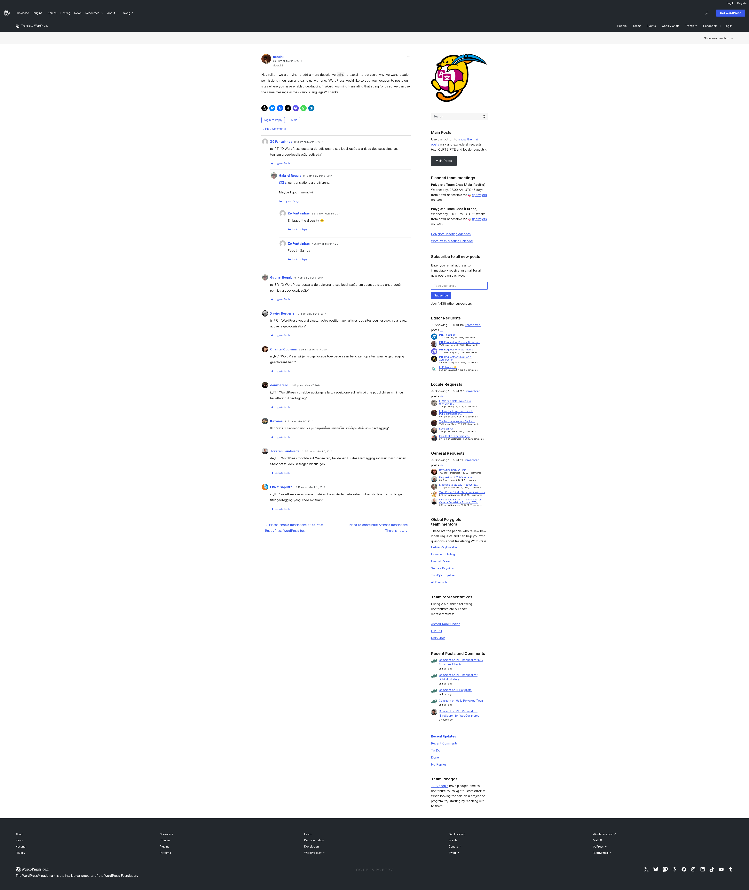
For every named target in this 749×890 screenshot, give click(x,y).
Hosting (21, 846)
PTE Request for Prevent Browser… (459, 342)
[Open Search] (706, 13)
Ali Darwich (439, 582)
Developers (311, 846)
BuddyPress (602, 852)
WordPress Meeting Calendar (452, 241)
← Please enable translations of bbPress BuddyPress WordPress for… (294, 528)
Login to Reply (273, 120)
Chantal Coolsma (283, 349)
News (19, 840)
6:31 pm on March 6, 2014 (287, 61)
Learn (307, 834)
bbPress (600, 846)
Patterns (165, 852)
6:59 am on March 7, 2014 (313, 349)
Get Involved (457, 834)
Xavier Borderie (282, 313)
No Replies (438, 764)
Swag (454, 852)
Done (435, 757)
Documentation (314, 840)
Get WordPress (730, 13)
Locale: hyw (446, 428)
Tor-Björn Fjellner (443, 575)
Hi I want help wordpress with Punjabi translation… (456, 412)
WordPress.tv (314, 852)
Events (453, 840)
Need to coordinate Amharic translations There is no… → (378, 528)
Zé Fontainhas (281, 142)
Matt (597, 840)
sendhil (278, 57)
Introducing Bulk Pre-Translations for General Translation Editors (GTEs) (460, 501)
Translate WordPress (34, 25)
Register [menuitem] (742, 3)
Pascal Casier (440, 561)
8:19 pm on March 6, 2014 (317, 176)
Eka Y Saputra (281, 487)
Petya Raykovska (444, 547)
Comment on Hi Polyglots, (455, 690)
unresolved (473, 325)
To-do (293, 120)
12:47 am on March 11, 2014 (309, 487)
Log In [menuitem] (730, 3)
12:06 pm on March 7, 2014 (305, 385)
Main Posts (444, 161)
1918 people (439, 786)
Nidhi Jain (438, 638)
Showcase (166, 834)
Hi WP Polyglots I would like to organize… (455, 402)
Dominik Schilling (443, 554)
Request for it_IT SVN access (455, 477)
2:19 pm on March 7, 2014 (299, 421)
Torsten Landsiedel (285, 451)
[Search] (484, 116)
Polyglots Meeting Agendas (451, 234)
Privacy (20, 852)
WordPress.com (605, 834)
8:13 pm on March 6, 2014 (308, 142)
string (340, 75)
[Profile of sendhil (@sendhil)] (266, 59)
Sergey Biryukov (442, 568)
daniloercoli (279, 385)
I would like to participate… (454, 436)
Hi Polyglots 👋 (448, 367)
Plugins (164, 846)
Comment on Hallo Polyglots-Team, (461, 700)
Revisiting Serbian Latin (452, 469)
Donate (455, 846)
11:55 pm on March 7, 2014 (317, 451)
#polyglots (479, 195)
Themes (165, 840)
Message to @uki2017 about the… (458, 484)
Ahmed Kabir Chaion (445, 624)
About (19, 834)
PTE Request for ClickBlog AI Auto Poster (455, 358)
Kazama (276, 421)
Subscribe (441, 295)
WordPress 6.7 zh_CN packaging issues (462, 492)
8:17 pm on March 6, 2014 (308, 277)
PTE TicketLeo (447, 334)
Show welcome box (716, 38)
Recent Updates (443, 736)
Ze (282, 182)
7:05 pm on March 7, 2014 (326, 244)
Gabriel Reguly (290, 175)
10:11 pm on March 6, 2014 (311, 313)
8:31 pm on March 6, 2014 (326, 213)
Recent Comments (444, 743)
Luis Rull (436, 631)
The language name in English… (457, 421)
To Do (435, 750)
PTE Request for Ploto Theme (456, 349)
